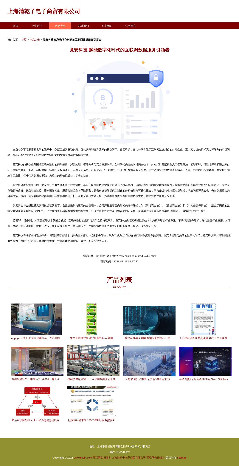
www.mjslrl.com (83, 457)
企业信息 (107, 25)
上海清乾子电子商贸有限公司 (43, 11)
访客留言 (130, 25)
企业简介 (36, 25)
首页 (15, 25)
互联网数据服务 (102, 457)
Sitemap (182, 457)
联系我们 (83, 25)
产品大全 (60, 25)
